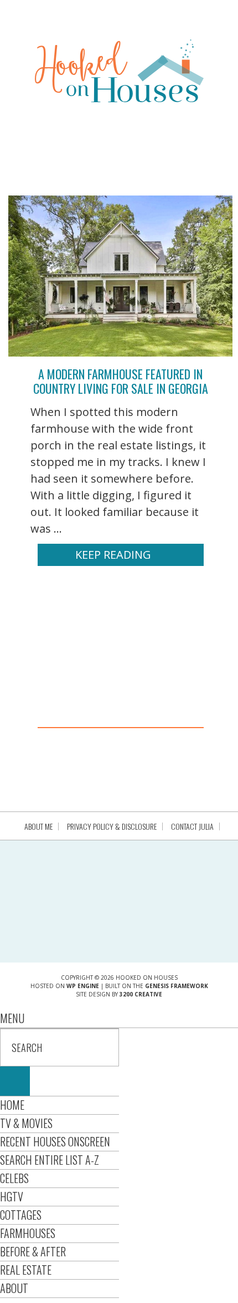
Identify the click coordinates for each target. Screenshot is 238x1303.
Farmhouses (27, 1233)
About (14, 1288)
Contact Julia (192, 826)
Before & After (33, 1251)
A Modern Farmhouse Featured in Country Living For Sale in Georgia (120, 381)
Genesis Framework (176, 986)
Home (12, 1104)
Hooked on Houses (119, 70)
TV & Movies (26, 1123)
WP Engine (82, 986)
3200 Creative (141, 994)
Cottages (21, 1214)
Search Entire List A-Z (49, 1159)
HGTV (11, 1196)
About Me (38, 826)
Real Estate (25, 1269)
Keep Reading (113, 554)
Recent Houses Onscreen (55, 1141)
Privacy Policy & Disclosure (112, 826)
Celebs (14, 1178)
